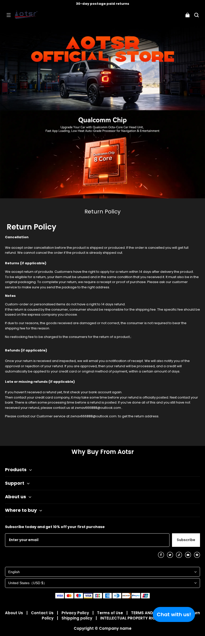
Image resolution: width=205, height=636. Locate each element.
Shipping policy (77, 618)
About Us (14, 612)
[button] (8, 15)
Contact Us (42, 612)
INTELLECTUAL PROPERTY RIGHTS (131, 618)
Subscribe (186, 539)
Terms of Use (110, 612)
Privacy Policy (76, 612)
